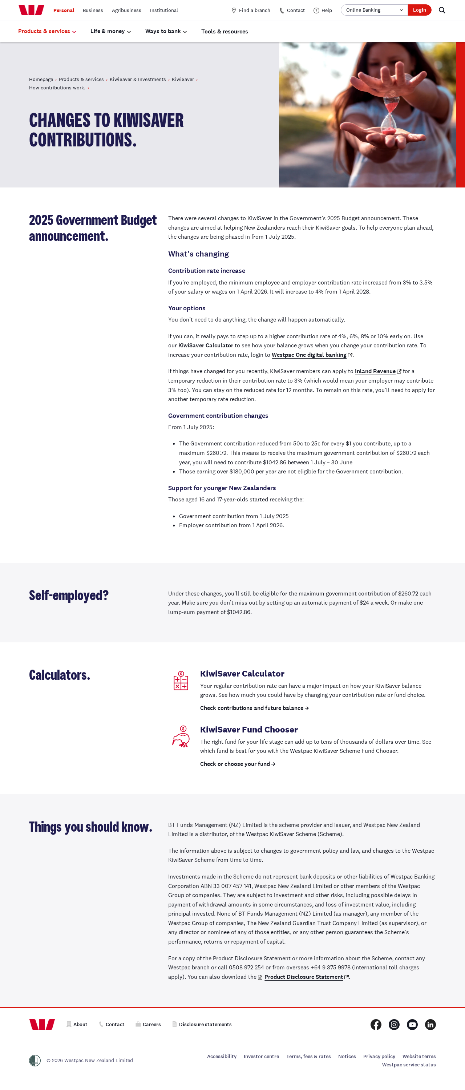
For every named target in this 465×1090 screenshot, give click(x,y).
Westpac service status (409, 1064)
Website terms (419, 1056)
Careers (152, 1024)
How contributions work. (57, 87)
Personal (63, 10)
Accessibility (221, 1056)
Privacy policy (379, 1056)
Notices (347, 1056)
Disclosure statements (205, 1024)
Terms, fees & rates (308, 1056)
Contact (296, 10)
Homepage (41, 79)
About (80, 1024)
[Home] (31, 10)
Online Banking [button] (363, 10)
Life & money (107, 31)
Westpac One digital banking (309, 355)
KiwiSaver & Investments (138, 79)
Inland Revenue (375, 371)
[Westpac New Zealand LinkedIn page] (430, 1024)
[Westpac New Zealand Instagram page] (394, 1024)
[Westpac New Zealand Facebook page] (376, 1024)
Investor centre (261, 1056)
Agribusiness (126, 10)
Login (419, 10)
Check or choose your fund (235, 764)
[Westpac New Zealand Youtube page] (412, 1024)
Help (327, 10)
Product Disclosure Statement (303, 977)
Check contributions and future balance (251, 708)
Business (93, 10)
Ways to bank (163, 31)
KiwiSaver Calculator (205, 345)
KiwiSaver (183, 79)
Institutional (164, 10)
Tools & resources (224, 31)
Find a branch (254, 10)
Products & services (44, 31)
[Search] (442, 10)
